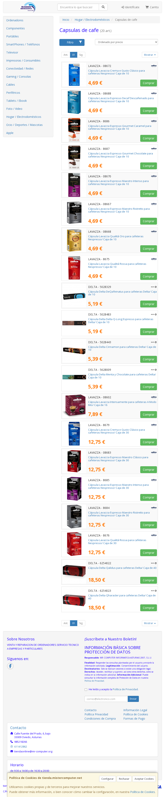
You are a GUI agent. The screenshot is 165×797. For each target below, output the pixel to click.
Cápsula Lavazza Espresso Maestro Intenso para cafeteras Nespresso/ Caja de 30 (118, 486)
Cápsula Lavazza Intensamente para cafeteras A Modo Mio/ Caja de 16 (122, 403)
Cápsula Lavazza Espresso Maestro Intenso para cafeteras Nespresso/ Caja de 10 (118, 182)
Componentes (15, 28)
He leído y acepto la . (113, 689)
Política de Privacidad (94, 680)
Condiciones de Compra (100, 718)
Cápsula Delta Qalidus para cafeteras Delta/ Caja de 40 (122, 568)
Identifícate (131, 7)
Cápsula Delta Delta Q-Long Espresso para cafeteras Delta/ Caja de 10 (120, 320)
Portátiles (12, 36)
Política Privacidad (96, 714)
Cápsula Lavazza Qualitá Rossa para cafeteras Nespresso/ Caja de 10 (117, 265)
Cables (10, 84)
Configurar (107, 779)
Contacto (91, 710)
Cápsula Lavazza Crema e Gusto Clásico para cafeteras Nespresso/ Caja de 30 (116, 431)
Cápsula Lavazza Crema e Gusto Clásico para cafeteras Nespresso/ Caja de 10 (116, 72)
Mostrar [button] (149, 54)
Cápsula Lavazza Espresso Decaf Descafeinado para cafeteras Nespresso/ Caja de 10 (121, 99)
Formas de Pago (134, 718)
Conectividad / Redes (20, 68)
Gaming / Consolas (18, 76)
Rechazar (124, 779)
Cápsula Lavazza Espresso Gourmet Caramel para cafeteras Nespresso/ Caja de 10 (119, 127)
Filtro (70, 42)
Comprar (148, 83)
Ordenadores (14, 20)
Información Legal (135, 710)
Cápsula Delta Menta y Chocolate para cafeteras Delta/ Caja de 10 (122, 376)
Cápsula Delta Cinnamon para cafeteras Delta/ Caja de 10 (122, 348)
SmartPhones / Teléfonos (23, 44)
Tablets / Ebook (16, 101)
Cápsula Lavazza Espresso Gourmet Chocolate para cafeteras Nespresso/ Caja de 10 (120, 155)
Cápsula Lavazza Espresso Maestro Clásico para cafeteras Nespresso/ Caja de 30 (118, 458)
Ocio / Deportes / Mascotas (24, 125)
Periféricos (13, 92)
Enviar (133, 698)
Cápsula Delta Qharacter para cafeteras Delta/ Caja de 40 (122, 597)
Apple (9, 133)
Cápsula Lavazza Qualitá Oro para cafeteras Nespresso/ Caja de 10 (115, 237)
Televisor (12, 52)
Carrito (154, 7)
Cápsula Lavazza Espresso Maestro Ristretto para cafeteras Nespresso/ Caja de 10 (119, 210)
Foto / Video (14, 109)
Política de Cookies (142, 792)
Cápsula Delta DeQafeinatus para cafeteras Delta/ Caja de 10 (122, 293)
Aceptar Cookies (144, 779)
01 (73, 54)
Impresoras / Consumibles (23, 60)
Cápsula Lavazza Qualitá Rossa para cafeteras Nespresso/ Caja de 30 (117, 541)
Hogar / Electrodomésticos (23, 117)
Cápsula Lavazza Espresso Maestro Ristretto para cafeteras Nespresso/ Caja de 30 (119, 514)
